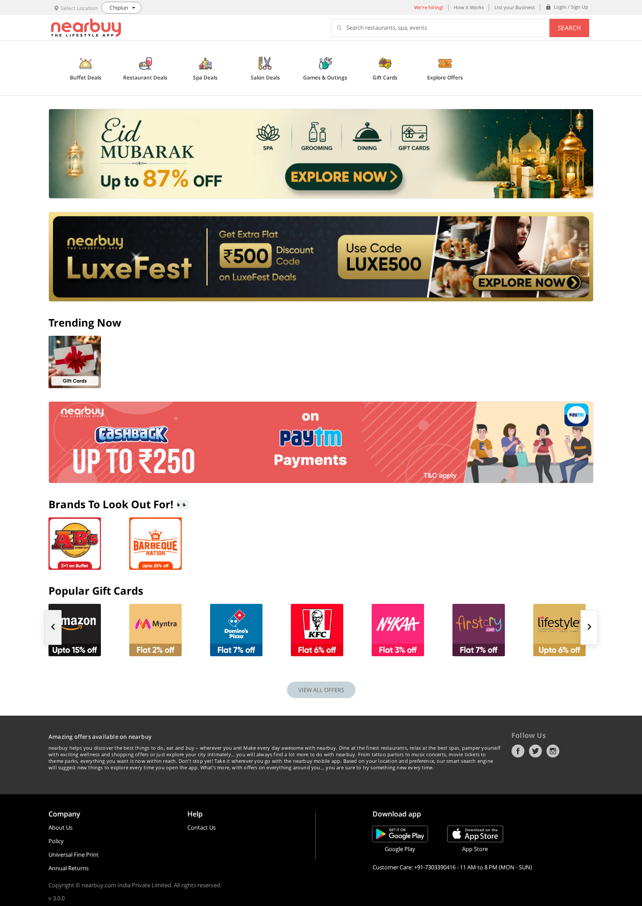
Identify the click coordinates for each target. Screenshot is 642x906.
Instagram (552, 751)
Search (569, 28)
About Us (60, 827)
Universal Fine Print (73, 854)
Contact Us (201, 827)
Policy (56, 841)
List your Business (514, 7)
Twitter (535, 751)
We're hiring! (428, 7)
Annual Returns (68, 868)
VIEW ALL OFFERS (321, 690)
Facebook (518, 751)
